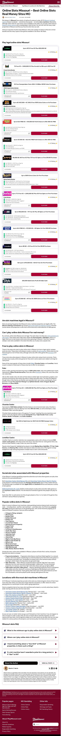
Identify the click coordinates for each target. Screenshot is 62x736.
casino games (42, 351)
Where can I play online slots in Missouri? (23, 637)
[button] (58, 2)
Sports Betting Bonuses (9, 710)
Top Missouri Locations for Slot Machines (33, 6)
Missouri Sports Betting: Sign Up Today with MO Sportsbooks (9, 706)
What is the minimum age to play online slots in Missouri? (29, 630)
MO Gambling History (46, 709)
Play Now (44, 60)
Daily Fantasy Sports (8, 712)
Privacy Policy (6, 731)
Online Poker (24, 707)
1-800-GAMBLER (49, 728)
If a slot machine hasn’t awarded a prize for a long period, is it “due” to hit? (30, 653)
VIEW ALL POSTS (47, 663)
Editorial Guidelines (8, 724)
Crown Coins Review (9, 70)
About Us (5, 722)
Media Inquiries (6, 727)
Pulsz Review (7, 197)
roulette (4, 354)
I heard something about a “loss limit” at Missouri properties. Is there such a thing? (26, 645)
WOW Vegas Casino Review (11, 88)
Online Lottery (25, 709)
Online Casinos (25, 705)
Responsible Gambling (46, 705)
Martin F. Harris (13, 668)
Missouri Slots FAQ (54, 6)
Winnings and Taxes (46, 707)
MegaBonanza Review (9, 106)
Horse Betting (6, 715)
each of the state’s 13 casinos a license (39, 325)
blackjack (51, 353)
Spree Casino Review (9, 179)
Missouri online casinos (9, 25)
